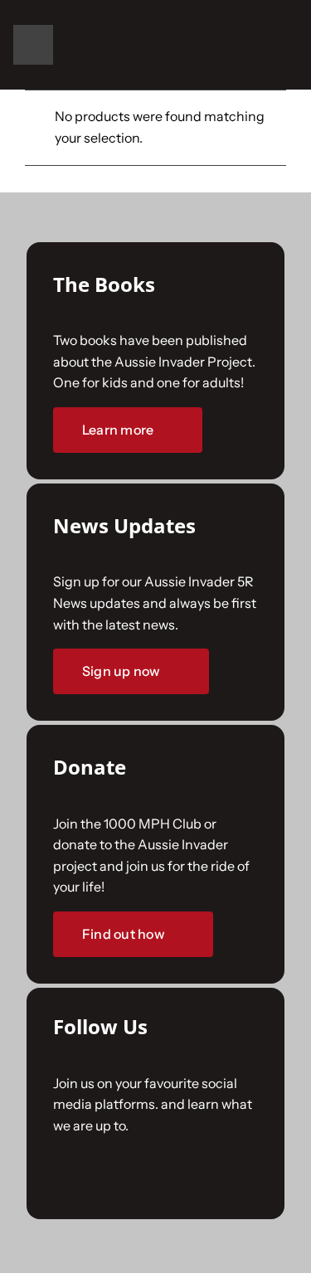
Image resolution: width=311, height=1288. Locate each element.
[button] (260, 44)
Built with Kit (155, 905)
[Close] (279, 358)
